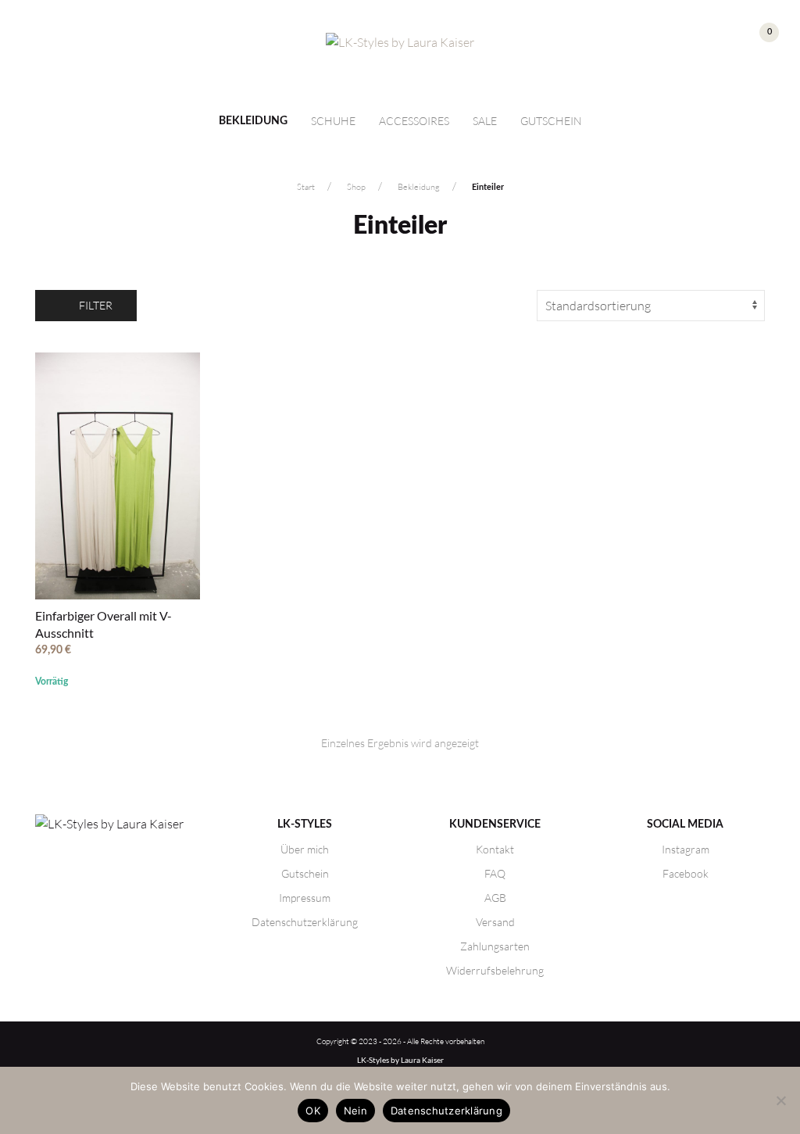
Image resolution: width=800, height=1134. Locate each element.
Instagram (685, 849)
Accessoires (414, 120)
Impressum (304, 897)
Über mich (304, 849)
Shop (356, 186)
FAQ (494, 873)
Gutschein (551, 120)
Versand (495, 921)
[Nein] (780, 1100)
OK (312, 1110)
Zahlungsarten (495, 946)
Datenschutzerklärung (305, 921)
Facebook (685, 873)
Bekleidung (253, 121)
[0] (756, 44)
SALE (485, 120)
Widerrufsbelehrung (495, 970)
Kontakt (495, 849)
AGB (495, 897)
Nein (355, 1110)
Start (306, 186)
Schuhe (333, 120)
